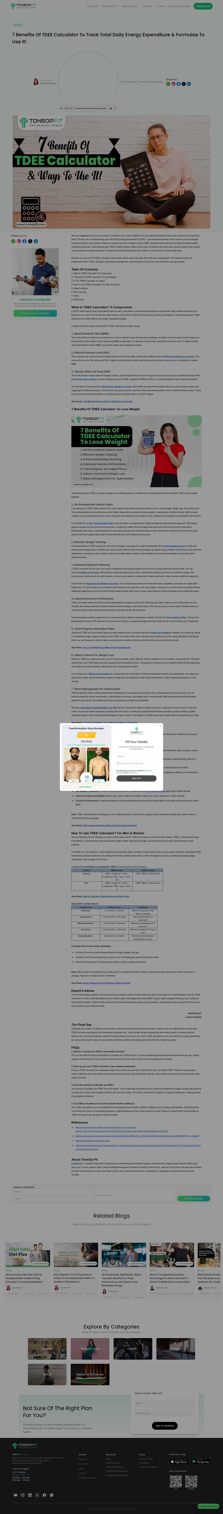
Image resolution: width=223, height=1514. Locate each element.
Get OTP (136, 778)
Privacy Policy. (133, 773)
